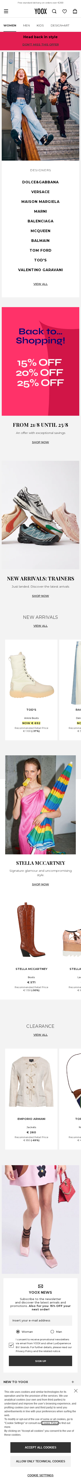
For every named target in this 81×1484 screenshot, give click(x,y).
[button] (40, 1382)
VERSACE (40, 192)
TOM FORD (41, 250)
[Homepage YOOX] (41, 11)
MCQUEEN (41, 231)
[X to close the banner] (76, 1391)
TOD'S (40, 260)
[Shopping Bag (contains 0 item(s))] (75, 11)
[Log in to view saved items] (64, 11)
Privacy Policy (24, 1351)
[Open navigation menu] (6, 11)
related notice (51, 1351)
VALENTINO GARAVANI (40, 270)
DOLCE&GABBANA (40, 182)
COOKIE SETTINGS (40, 1475)
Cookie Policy (50, 1423)
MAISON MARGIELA (40, 202)
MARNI (40, 211)
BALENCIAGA (41, 221)
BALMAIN (40, 241)
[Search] (54, 11)
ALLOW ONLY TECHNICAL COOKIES (40, 1461)
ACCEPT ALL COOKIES (40, 1447)
